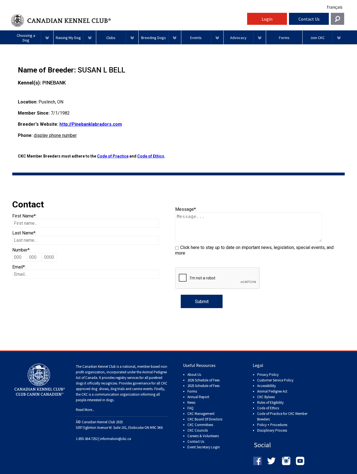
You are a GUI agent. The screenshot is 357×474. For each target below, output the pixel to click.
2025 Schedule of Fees (203, 385)
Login (267, 19)
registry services (127, 377)
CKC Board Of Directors (204, 419)
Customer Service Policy (275, 380)
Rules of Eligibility (270, 402)
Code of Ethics (150, 156)
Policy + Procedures (272, 424)
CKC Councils (197, 430)
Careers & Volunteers (203, 436)
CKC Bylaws (266, 397)
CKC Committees (200, 424)
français (334, 7)
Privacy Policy (268, 374)
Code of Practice (113, 156)
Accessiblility (266, 385)
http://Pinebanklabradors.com (90, 124)
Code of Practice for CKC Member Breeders (282, 416)
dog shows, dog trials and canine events (122, 388)
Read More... (85, 409)
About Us (194, 374)
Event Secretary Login (203, 447)
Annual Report (198, 397)
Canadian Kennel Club (128, 20)
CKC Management (200, 413)
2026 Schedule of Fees (203, 380)
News (191, 402)
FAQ (190, 408)
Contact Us (309, 19)
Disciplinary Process (272, 430)
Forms (192, 391)
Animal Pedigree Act (272, 391)
